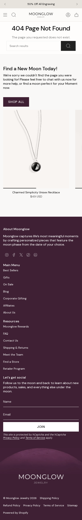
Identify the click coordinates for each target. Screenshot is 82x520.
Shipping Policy (49, 498)
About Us (9, 312)
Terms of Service (35, 437)
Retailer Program (14, 368)
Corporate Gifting (14, 298)
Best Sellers (10, 270)
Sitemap (72, 505)
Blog (6, 291)
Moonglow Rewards (16, 326)
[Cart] (76, 15)
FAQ (5, 333)
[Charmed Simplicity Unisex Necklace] (36, 149)
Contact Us (10, 340)
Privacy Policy (11, 437)
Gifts (6, 277)
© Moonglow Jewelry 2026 (20, 498)
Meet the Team (13, 354)
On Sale (8, 284)
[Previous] (5, 4)
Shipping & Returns (15, 347)
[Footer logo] (41, 471)
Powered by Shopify (15, 512)
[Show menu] (5, 15)
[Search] (68, 46)
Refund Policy (11, 505)
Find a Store (11, 361)
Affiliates (9, 305)
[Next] (77, 4)
